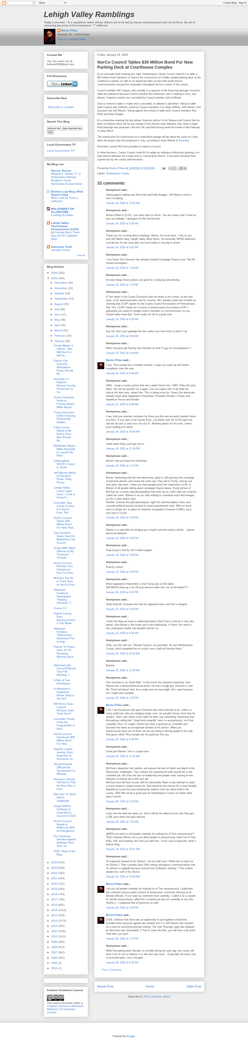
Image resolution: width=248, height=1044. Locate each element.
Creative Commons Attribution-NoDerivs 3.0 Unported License (65, 1009)
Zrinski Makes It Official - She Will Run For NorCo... (63, 350)
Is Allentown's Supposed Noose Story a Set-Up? (64, 693)
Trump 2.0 (60, 608)
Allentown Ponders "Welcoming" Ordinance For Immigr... (64, 635)
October (59, 293)
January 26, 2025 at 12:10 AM (123, 756)
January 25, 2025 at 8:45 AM (122, 633)
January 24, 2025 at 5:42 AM (122, 247)
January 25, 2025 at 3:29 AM (122, 609)
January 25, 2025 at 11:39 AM (123, 670)
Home (150, 986)
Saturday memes (60, 250)
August (59, 304)
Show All (81, 255)
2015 (54, 910)
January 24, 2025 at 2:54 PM (122, 517)
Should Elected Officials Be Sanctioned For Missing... (64, 768)
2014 (54, 915)
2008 (54, 947)
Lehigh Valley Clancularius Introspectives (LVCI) (65, 226)
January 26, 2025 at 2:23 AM (122, 801)
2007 (54, 952)
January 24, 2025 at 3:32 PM (122, 538)
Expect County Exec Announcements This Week (64, 618)
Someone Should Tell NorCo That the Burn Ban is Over (65, 784)
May (57, 319)
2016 (54, 904)
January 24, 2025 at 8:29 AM (122, 319)
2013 (54, 920)
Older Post (194, 986)
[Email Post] (163, 168)
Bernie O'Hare (69, 30)
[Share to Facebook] (181, 168)
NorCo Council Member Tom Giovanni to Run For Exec (63, 567)
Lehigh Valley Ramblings (89, 14)
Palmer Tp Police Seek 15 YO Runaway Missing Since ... (64, 653)
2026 (54, 272)
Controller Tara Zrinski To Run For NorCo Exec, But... (64, 507)
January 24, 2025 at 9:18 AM (122, 352)
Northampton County (117, 173)
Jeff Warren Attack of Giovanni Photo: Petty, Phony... (65, 477)
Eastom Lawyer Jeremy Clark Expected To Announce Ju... (64, 753)
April (57, 325)
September (61, 298)
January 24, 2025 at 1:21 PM (122, 465)
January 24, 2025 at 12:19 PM (123, 448)
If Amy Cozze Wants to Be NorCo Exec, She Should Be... (63, 434)
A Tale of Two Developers (62, 682)
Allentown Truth (61, 246)
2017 (54, 899)
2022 (54, 873)
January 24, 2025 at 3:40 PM (122, 571)
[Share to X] (178, 168)
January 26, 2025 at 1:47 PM (122, 938)
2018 (54, 894)
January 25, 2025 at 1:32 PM (122, 697)
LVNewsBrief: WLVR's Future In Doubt (64, 464)
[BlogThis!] (174, 168)
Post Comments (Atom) (157, 996)
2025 (54, 278)
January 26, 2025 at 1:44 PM (122, 907)
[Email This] (170, 168)
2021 (54, 878)
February (60, 335)
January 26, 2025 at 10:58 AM (123, 876)
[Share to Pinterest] (185, 168)
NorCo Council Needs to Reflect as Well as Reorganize (64, 825)
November (61, 288)
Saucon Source (61, 170)
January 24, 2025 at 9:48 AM (122, 373)
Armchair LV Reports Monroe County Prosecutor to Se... (65, 385)
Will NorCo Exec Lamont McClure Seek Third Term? (64, 708)
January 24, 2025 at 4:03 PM (122, 592)
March (58, 330)
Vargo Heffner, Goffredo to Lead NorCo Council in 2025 (65, 810)
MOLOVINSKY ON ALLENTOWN (62, 210)
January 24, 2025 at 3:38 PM (122, 555)
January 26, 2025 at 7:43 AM (122, 821)
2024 (54, 862)
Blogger (131, 1036)
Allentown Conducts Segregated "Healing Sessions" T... (63, 596)
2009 (54, 941)
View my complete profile (71, 39)
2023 (54, 867)
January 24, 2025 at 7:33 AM (122, 284)
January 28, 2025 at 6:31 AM (122, 962)
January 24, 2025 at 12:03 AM (123, 203)
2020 (54, 883)
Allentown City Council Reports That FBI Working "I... (65, 670)
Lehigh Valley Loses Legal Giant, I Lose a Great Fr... (64, 492)
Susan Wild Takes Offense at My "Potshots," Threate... (64, 552)
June (57, 314)
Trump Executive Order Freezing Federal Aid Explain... (64, 417)
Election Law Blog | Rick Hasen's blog (67, 193)
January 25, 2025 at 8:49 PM (122, 739)
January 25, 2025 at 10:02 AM (123, 653)
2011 (54, 931)
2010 (54, 936)
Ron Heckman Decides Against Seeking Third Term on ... (65, 841)
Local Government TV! (61, 150)
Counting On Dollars (62, 215)
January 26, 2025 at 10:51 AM (123, 849)
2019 (54, 888)
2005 (54, 963)
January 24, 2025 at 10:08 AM (123, 431)
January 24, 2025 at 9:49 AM (122, 404)
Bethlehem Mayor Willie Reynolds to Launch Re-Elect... (64, 450)
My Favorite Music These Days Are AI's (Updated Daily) (65, 236)
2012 (54, 925)
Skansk (183, 140)
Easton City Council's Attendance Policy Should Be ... (63, 367)
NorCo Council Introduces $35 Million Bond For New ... (64, 738)
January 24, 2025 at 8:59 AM (122, 336)
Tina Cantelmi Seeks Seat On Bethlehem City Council (64, 537)
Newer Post (105, 986)
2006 (54, 957)
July (57, 309)
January (59, 341)
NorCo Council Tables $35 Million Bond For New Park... (65, 522)
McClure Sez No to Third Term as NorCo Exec (64, 581)
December (61, 282)
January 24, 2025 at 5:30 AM (122, 223)
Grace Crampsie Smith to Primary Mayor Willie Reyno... (64, 402)
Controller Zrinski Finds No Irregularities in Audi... (64, 723)
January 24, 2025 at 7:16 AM (122, 267)
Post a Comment (111, 969)
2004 (54, 968)
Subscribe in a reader (61, 107)
